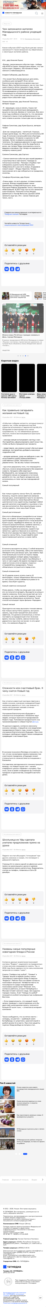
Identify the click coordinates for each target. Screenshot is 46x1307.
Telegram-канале (11, 214)
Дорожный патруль (20, 1180)
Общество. (7, 23)
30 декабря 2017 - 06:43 (9, 695)
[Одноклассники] (12, 269)
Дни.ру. (35, 722)
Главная (5, 1180)
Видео (34, 1180)
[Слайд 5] (27, 355)
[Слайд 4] (25, 355)
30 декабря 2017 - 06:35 (9, 956)
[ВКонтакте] (6, 269)
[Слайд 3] (23, 355)
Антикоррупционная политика (14, 1292)
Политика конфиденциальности (15, 1303)
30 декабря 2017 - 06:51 (9, 417)
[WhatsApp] (23, 657)
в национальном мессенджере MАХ (18, 224)
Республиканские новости (12, 405)
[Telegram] (17, 269)
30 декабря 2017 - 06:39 (9, 849)
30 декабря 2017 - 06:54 (9, 39)
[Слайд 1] (18, 355)
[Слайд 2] (20, 355)
